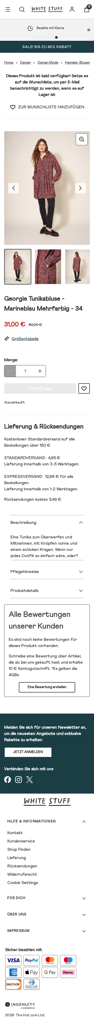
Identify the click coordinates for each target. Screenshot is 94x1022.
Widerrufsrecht (22, 874)
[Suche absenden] (22, 9)
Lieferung (16, 858)
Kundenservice (21, 841)
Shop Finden (19, 849)
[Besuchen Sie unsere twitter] (29, 779)
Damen (25, 62)
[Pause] (89, 30)
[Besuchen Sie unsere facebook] (7, 779)
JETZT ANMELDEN (28, 752)
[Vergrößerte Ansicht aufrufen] (82, 139)
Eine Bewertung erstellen (47, 687)
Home (8, 62)
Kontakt (15, 833)
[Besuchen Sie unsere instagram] (18, 779)
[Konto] (72, 9)
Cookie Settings (22, 883)
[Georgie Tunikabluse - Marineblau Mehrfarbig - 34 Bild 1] (17, 267)
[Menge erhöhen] (40, 371)
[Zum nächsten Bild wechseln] (80, 188)
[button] (47, 339)
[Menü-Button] (7, 9)
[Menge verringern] (10, 371)
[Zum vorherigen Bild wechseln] (13, 188)
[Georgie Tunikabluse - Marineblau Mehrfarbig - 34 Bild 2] (48, 267)
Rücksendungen (22, 866)
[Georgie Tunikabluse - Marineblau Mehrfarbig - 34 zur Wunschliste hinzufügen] (13, 107)
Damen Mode (48, 62)
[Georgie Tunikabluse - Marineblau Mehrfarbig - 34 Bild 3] (78, 267)
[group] (47, 188)
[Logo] (47, 9)
